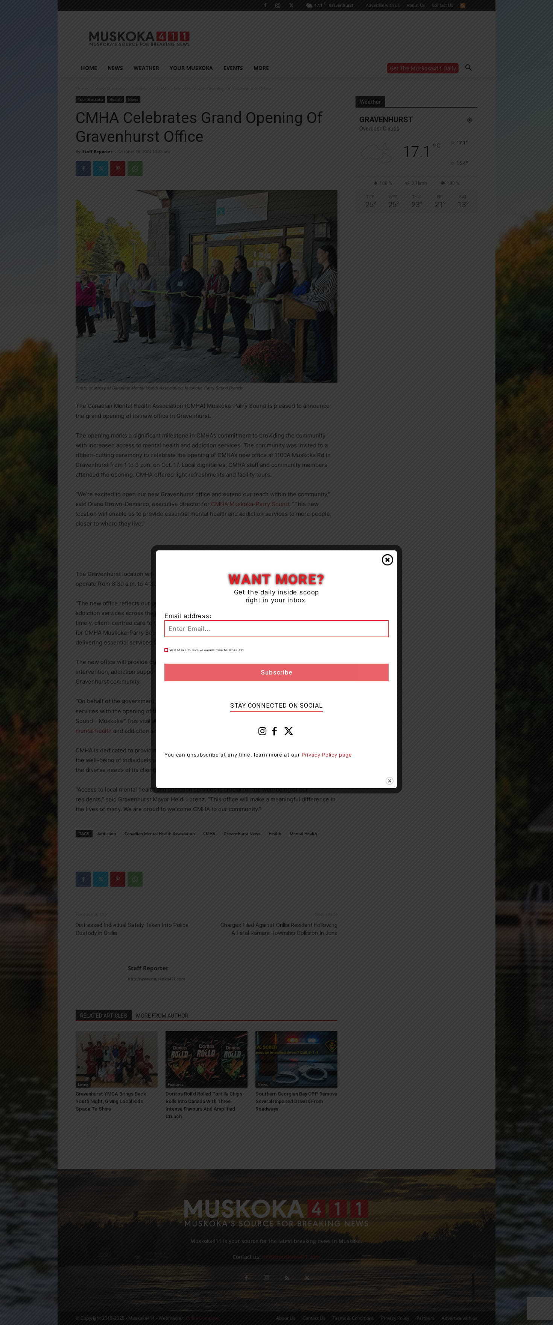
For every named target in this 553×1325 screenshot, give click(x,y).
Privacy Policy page (327, 755)
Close (387, 559)
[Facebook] (274, 733)
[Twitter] (289, 733)
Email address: (188, 616)
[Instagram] (262, 733)
